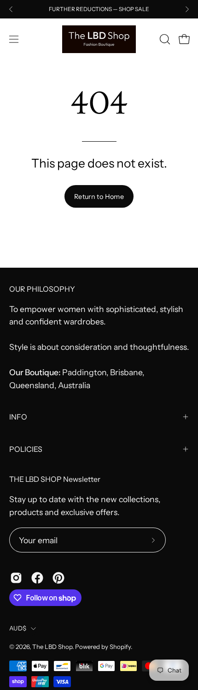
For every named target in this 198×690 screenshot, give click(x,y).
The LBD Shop (52, 646)
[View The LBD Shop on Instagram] (16, 578)
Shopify (120, 646)
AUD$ (17, 628)
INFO (18, 416)
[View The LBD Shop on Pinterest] (58, 578)
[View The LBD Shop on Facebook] (37, 578)
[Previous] (11, 9)
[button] (163, 39)
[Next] (187, 9)
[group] (99, 9)
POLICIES (25, 449)
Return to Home (99, 196)
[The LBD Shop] (99, 39)
